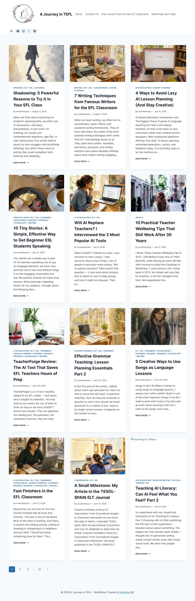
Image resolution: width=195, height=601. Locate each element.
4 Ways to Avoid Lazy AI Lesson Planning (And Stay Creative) (156, 99)
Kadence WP (126, 592)
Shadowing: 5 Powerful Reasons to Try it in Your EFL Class (36, 99)
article (139, 217)
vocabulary (20, 223)
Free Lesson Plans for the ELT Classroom (124, 14)
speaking (18, 88)
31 (39, 569)
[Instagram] (23, 31)
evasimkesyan (22, 111)
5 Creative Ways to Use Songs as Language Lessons (158, 367)
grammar (46, 217)
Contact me (91, 14)
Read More (21, 162)
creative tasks (21, 217)
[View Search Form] (11, 31)
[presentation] (36, 63)
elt (26, 88)
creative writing (161, 480)
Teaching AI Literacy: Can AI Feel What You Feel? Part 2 (156, 494)
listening (39, 88)
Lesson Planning (161, 88)
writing (78, 88)
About (78, 14)
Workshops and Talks (163, 14)
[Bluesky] (29, 31)
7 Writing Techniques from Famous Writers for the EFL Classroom (95, 101)
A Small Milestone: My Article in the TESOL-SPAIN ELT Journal (96, 491)
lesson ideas (100, 88)
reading (33, 220)
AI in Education (143, 88)
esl (31, 88)
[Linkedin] (34, 31)
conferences (81, 480)
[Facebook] (17, 31)
